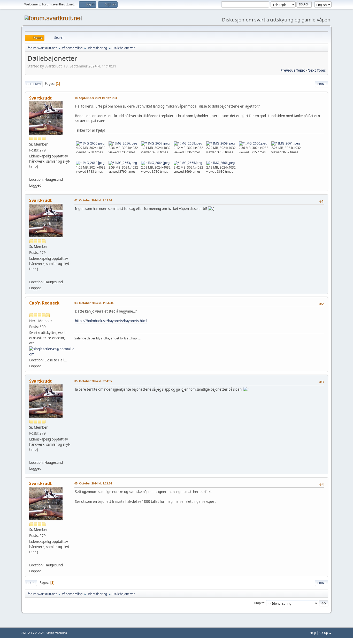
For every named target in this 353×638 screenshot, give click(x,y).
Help (313, 633)
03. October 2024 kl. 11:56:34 (93, 303)
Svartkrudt (40, 98)
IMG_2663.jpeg (125, 163)
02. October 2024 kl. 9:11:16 (93, 200)
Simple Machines (56, 632)
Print (321, 84)
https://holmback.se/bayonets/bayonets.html (111, 320)
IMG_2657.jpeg (158, 143)
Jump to (259, 603)
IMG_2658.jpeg (191, 143)
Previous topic (292, 70)
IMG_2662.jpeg (93, 163)
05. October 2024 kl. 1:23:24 (93, 483)
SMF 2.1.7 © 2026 (32, 632)
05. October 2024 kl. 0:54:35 (93, 381)
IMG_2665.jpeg (191, 163)
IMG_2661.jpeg (288, 143)
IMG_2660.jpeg (256, 143)
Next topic (317, 70)
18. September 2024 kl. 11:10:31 (95, 98)
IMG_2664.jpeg (158, 163)
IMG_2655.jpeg (93, 143)
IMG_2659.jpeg (223, 143)
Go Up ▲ (325, 633)
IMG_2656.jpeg (125, 143)
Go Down (33, 84)
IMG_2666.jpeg (223, 163)
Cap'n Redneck (44, 303)
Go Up (30, 583)
